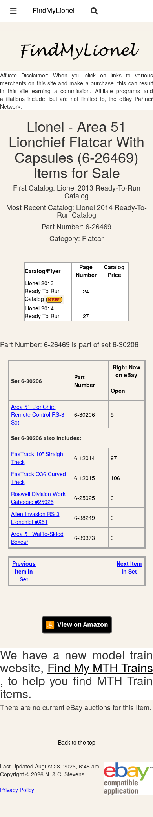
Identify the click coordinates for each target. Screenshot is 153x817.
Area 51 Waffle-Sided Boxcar (37, 537)
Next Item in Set (129, 567)
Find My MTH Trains (100, 667)
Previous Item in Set (24, 571)
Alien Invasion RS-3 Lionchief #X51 (35, 517)
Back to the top (76, 742)
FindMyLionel (54, 10)
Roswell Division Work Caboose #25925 (38, 498)
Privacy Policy (17, 790)
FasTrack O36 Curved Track (38, 478)
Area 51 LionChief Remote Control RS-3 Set (37, 414)
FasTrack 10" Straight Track (38, 458)
